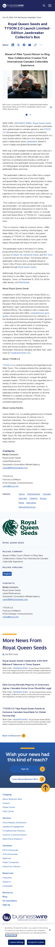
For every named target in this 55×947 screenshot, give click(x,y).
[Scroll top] (45, 788)
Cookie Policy (11, 935)
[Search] (44, 5)
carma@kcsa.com (11, 486)
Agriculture (31, 502)
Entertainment (33, 494)
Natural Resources (27, 507)
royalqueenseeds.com (20, 353)
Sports (22, 494)
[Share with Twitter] (18, 45)
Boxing (43, 498)
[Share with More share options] (41, 45)
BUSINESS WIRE (23, 123)
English (7, 574)
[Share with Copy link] (35, 45)
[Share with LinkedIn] (13, 45)
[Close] (50, 930)
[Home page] (13, 6)
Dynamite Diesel (31, 255)
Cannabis (47, 494)
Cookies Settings (16, 942)
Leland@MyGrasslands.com (15, 467)
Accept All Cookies (36, 942)
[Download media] (50, 106)
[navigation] (49, 5)
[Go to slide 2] (30, 114)
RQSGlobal (24, 282)
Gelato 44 (17, 255)
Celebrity (33, 498)
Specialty (23, 498)
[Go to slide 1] (27, 114)
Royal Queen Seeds (42, 123)
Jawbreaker (32, 141)
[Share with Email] (30, 45)
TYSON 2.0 (8, 365)
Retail (21, 502)
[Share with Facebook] (24, 45)
